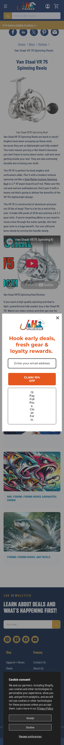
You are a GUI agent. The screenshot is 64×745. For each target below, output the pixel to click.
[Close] (57, 318)
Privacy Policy (45, 708)
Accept (30, 718)
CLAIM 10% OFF (32, 379)
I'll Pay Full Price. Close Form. (32, 406)
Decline (30, 727)
